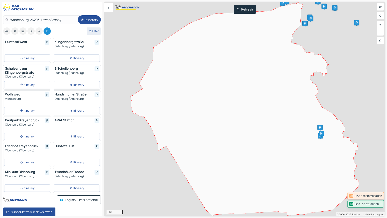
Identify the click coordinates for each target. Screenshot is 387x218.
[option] (6, 31)
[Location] (380, 40)
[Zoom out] (380, 32)
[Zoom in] (380, 24)
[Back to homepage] (19, 7)
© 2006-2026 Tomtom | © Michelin (355, 214)
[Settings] (380, 15)
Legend (380, 214)
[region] (244, 109)
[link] (365, 195)
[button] (320, 127)
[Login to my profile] (380, 6)
